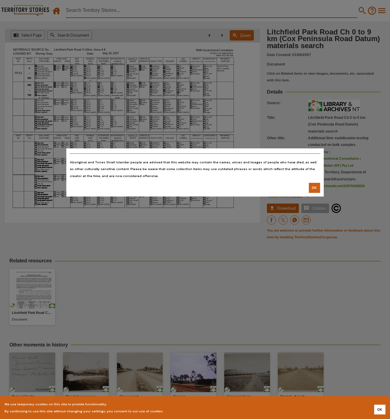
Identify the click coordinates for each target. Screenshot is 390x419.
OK (314, 187)
